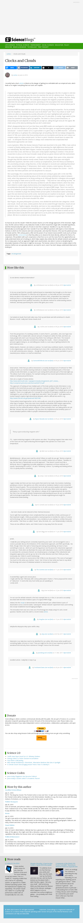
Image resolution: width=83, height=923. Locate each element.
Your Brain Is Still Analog (15, 760)
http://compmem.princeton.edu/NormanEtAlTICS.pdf (27, 383)
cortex (9, 54)
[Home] (17, 39)
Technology (32, 47)
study (22, 603)
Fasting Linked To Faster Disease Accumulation (22, 758)
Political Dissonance (12, 837)
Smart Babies (9, 825)
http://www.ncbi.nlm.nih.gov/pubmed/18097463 (25, 398)
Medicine (8, 47)
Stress (7, 813)
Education (59, 45)
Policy (66, 45)
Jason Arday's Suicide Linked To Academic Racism (23, 778)
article (21, 83)
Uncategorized (16, 254)
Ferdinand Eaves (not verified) (43, 667)
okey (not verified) (47, 634)
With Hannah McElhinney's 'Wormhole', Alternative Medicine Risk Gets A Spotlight (33, 762)
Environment (35, 45)
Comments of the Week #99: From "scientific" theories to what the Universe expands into (67, 865)
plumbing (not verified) (45, 653)
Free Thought (43, 47)
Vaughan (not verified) (46, 619)
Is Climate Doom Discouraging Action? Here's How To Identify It (28, 764)
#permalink (67, 285)
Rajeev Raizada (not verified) (44, 419)
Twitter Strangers (11, 802)
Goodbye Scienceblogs (13, 790)
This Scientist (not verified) (44, 570)
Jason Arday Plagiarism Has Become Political (22, 776)
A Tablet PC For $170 (12, 863)
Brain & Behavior (19, 47)
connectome (22, 235)
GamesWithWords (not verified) (43, 361)
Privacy (36, 910)
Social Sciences (48, 45)
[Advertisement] (41, 17)
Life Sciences (10, 45)
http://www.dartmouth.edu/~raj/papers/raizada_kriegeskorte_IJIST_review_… (35, 381)
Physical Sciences (22, 45)
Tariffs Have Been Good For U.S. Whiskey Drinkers (23, 756)
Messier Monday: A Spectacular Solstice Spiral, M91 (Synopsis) (41, 864)
